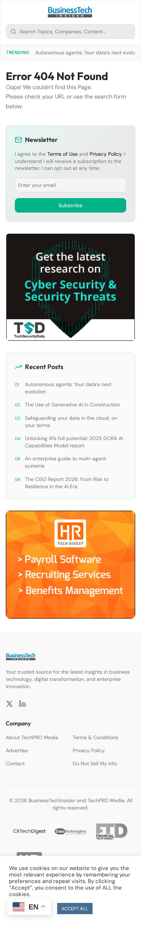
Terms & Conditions (95, 737)
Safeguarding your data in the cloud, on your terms (71, 421)
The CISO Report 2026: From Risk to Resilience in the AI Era (66, 483)
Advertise (17, 750)
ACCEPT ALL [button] (74, 908)
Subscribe (70, 205)
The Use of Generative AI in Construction (72, 404)
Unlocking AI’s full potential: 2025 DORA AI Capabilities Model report (74, 442)
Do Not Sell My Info (95, 763)
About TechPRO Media (32, 737)
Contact (15, 763)
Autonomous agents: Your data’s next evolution (68, 388)
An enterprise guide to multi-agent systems (65, 462)
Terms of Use (62, 154)
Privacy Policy (105, 154)
